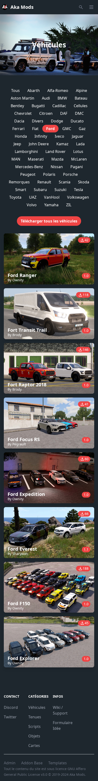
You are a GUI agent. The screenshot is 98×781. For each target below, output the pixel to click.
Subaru (40, 189)
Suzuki (60, 189)
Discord (11, 707)
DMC (79, 113)
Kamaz (62, 143)
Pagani (76, 166)
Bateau (81, 98)
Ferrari (18, 128)
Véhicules (36, 707)
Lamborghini (26, 151)
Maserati (36, 159)
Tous (15, 90)
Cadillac (59, 105)
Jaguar (77, 136)
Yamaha (51, 204)
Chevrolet (23, 113)
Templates (57, 763)
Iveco (59, 136)
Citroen (46, 113)
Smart (20, 189)
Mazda (57, 159)
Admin (9, 763)
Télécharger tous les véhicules (49, 221)
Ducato (77, 121)
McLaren (79, 159)
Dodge (57, 121)
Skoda (83, 182)
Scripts (34, 726)
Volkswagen (78, 197)
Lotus (78, 151)
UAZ (32, 197)
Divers (37, 121)
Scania (64, 182)
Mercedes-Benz (29, 166)
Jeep (17, 143)
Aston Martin (22, 98)
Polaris (49, 174)
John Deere (39, 143)
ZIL (68, 204)
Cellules (81, 105)
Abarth (33, 90)
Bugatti (38, 105)
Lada (80, 143)
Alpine (81, 90)
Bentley (17, 105)
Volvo (32, 204)
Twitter (10, 717)
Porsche (70, 174)
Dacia (19, 121)
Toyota (15, 197)
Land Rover (55, 151)
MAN (15, 159)
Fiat (35, 128)
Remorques (19, 182)
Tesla (78, 189)
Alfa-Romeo (57, 90)
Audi (46, 98)
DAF (63, 113)
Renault (44, 182)
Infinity (40, 136)
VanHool (51, 197)
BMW (62, 98)
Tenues (34, 717)
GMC (66, 128)
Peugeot (27, 174)
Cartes (34, 745)
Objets (34, 736)
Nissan (57, 166)
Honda (21, 136)
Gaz (82, 128)
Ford (50, 128)
